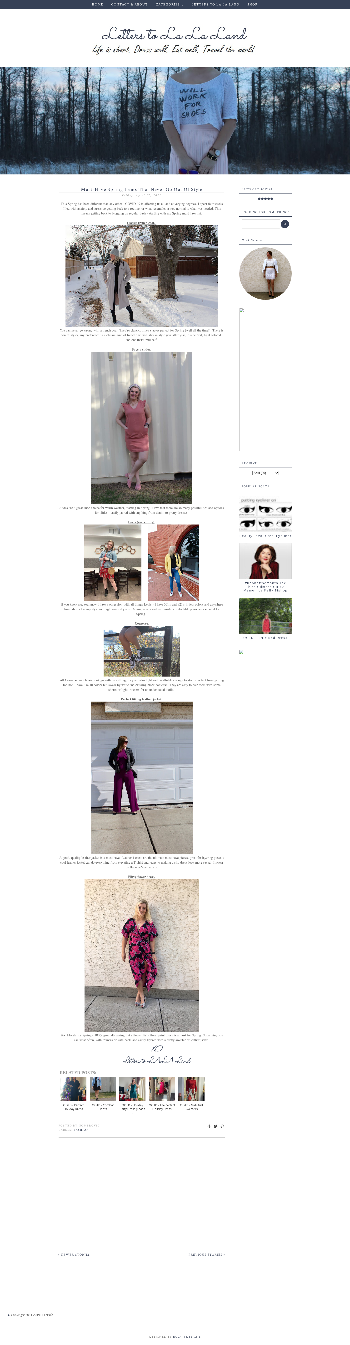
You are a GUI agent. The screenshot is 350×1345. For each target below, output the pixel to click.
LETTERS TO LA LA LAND (216, 4)
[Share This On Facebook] (209, 1128)
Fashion (81, 1130)
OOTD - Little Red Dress (265, 638)
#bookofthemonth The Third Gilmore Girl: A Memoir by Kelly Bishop (266, 586)
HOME (97, 4)
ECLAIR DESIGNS (186, 1336)
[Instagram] (265, 199)
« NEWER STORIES (74, 1255)
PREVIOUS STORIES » (207, 1255)
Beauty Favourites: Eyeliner (266, 536)
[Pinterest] (268, 199)
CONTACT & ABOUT (129, 4)
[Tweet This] (215, 1128)
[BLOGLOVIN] (271, 199)
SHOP (252, 4)
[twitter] (262, 199)
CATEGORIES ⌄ (170, 4)
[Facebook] (259, 199)
